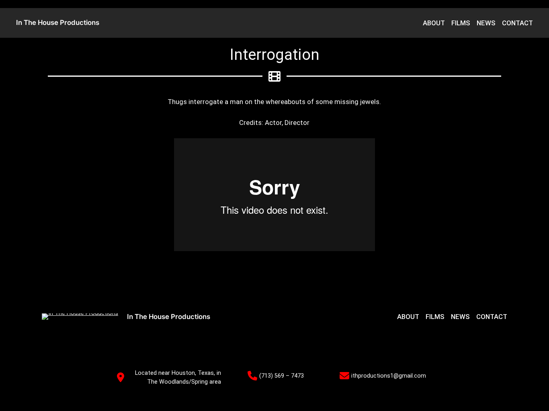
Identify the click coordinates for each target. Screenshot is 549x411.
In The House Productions (57, 22)
